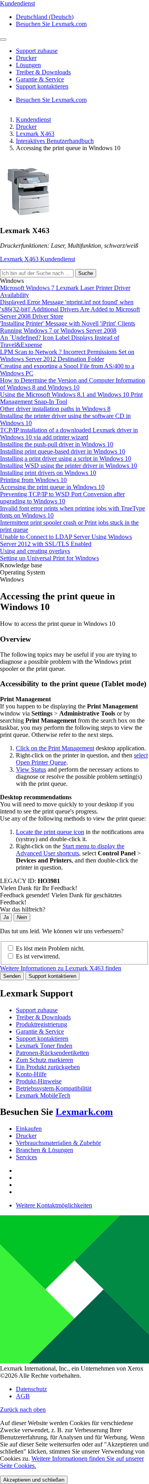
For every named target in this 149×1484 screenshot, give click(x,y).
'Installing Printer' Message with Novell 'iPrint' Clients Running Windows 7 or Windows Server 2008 (67, 327)
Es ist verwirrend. (38, 956)
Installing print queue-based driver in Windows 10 (62, 451)
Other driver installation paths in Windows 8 (55, 408)
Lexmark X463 (35, 133)
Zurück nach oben (23, 1409)
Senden (12, 976)
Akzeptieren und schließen (33, 1480)
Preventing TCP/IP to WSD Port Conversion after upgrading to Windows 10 (62, 498)
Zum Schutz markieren (44, 1060)
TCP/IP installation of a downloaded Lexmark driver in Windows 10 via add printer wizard (69, 434)
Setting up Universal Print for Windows (49, 558)
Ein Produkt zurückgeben (48, 1067)
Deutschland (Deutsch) (45, 16)
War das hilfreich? (22, 909)
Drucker (26, 126)
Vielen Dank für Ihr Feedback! (38, 888)
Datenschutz (31, 1389)
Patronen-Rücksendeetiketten (52, 1052)
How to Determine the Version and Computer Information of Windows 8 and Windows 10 (72, 384)
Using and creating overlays (35, 551)
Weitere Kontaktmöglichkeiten (54, 1205)
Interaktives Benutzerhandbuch (55, 140)
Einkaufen (29, 1128)
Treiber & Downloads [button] (43, 72)
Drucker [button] (26, 58)
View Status (31, 769)
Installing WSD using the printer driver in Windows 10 (68, 465)
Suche (85, 273)
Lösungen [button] (28, 65)
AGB (23, 1396)
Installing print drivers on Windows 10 (48, 472)
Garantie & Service (40, 1031)
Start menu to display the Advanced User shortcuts (70, 850)
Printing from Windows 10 (33, 479)
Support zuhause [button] (37, 50)
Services (26, 1157)
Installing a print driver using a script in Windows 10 (65, 458)
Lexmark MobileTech (43, 1095)
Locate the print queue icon (50, 832)
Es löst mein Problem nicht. (50, 948)
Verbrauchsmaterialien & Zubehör (58, 1142)
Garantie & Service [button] (40, 79)
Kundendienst (33, 119)
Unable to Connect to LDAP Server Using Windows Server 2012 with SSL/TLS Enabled (66, 540)
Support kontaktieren (52, 976)
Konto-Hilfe (31, 1074)
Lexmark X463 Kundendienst (37, 259)
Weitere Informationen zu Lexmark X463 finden (60, 968)
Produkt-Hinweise (39, 1081)
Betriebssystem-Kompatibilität (53, 1088)
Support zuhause (37, 1010)
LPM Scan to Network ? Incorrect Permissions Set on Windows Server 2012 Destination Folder (67, 355)
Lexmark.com (84, 1112)
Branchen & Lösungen (44, 1150)
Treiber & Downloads (43, 1017)
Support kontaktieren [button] (42, 86)
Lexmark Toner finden (44, 1045)
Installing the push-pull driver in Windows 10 (56, 444)
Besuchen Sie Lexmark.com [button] (51, 24)
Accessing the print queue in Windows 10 (52, 487)
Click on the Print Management (55, 748)
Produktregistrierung (41, 1024)
